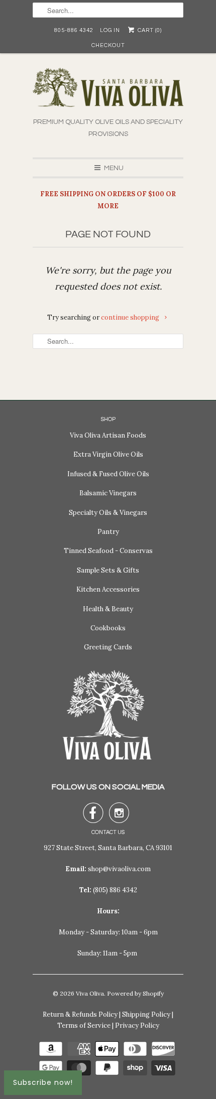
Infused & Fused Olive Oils (108, 474)
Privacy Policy (137, 1025)
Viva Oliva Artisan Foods (108, 435)
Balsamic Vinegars (108, 493)
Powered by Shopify (135, 993)
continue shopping (131, 317)
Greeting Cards (108, 647)
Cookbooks (108, 628)
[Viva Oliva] (108, 92)
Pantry (108, 531)
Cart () (148, 30)
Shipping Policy (146, 1014)
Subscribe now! (43, 1082)
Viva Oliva (90, 993)
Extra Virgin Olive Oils (108, 454)
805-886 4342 (73, 30)
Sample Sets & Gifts (108, 570)
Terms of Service (84, 1025)
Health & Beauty (108, 609)
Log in (110, 30)
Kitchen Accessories (108, 589)
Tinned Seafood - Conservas (108, 550)
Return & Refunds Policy (80, 1014)
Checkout (108, 45)
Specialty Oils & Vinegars (108, 512)
